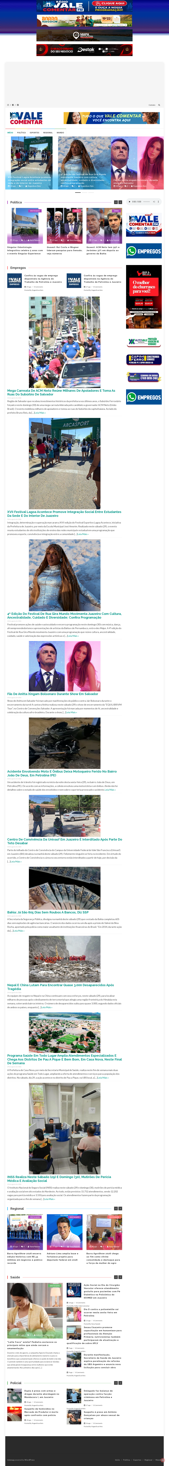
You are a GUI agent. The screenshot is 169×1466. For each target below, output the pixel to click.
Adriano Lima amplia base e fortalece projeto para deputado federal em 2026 (23, 1256)
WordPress (30, 1460)
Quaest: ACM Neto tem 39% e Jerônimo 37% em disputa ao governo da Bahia (63, 250)
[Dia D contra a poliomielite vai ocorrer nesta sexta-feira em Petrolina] (74, 1314)
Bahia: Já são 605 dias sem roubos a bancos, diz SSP (48, 912)
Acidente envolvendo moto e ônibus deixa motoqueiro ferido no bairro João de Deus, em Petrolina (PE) (62, 773)
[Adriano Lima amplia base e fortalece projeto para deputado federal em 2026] (25, 1232)
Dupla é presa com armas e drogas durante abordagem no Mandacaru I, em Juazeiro (41, 1394)
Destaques (114, 211)
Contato (152, 105)
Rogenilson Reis (34, 186)
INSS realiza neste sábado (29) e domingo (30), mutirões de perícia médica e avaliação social (59, 1179)
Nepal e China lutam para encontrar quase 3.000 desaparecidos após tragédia (60, 987)
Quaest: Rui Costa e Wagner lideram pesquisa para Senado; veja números (25, 250)
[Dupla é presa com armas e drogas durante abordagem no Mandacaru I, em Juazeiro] (14, 1396)
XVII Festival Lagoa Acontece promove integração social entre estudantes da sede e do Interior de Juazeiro (29, 180)
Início (10, 132)
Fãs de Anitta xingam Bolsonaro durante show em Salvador (136, 181)
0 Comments (38, 287)
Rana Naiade (35, 240)
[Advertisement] (84, 82)
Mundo (60, 132)
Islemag (10, 1460)
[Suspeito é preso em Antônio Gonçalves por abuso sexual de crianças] (74, 1417)
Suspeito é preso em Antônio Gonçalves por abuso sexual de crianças (102, 1415)
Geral (37, 211)
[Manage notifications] (163, 1460)
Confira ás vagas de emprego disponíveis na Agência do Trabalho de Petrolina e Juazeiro (43, 278)
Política (21, 132)
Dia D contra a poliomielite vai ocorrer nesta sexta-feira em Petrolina (101, 1312)
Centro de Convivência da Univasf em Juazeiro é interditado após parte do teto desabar (64, 841)
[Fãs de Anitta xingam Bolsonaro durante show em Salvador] (137, 162)
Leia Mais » (40, 412)
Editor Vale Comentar (45, 1335)
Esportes (34, 132)
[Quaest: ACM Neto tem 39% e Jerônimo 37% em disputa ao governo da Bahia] (65, 226)
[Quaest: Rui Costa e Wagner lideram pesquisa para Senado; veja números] (25, 226)
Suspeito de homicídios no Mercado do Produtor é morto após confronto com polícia (41, 1412)
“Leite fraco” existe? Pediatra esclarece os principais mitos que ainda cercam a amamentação (32, 1345)
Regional (48, 132)
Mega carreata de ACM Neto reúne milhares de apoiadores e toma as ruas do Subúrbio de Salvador (61, 392)
